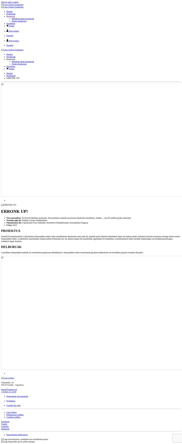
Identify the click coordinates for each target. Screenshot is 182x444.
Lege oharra (11, 412)
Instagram (5, 429)
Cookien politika (13, 417)
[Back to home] (12, 4)
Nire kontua (13, 31)
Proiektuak (10, 14)
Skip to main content (9, 2)
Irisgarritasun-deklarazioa (17, 435)
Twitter (4, 424)
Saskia (11, 26)
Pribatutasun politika (15, 415)
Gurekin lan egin (13, 405)
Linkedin (5, 426)
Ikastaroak (10, 16)
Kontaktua (10, 23)
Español (9, 35)
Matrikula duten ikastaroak (23, 19)
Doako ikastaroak (19, 21)
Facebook (5, 422)
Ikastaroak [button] (10, 59)
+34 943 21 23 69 (8, 392)
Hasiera (9, 11)
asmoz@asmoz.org (9, 389)
